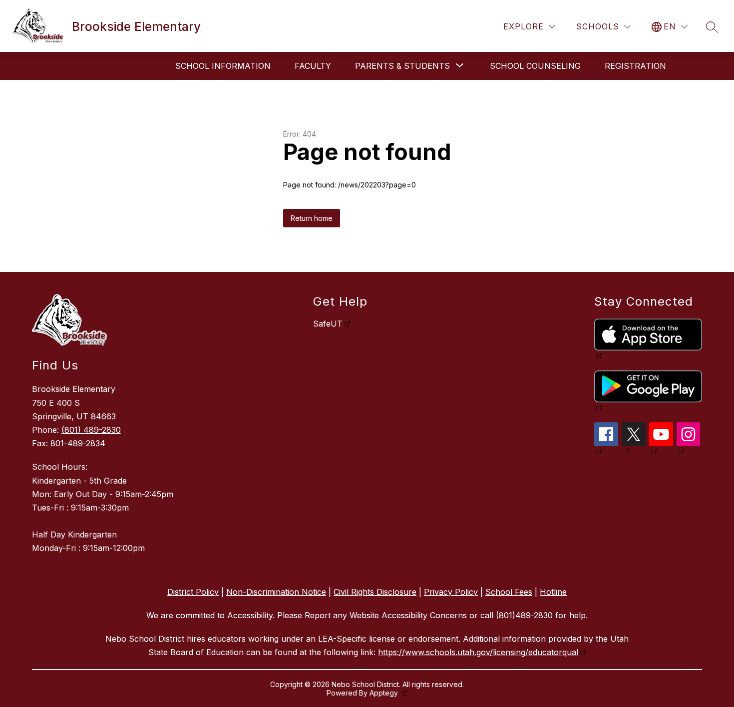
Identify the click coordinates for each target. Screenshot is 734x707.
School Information (223, 66)
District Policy (193, 592)
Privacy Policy (451, 592)
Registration (635, 66)
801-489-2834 (77, 443)
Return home (312, 218)
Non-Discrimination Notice (276, 592)
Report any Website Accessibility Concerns (386, 615)
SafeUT (328, 324)
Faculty (313, 66)
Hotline (553, 592)
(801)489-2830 (524, 615)
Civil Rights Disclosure (375, 592)
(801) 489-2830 (91, 430)
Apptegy (384, 693)
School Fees (508, 592)
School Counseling (535, 66)
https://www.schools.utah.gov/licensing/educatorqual (478, 652)
